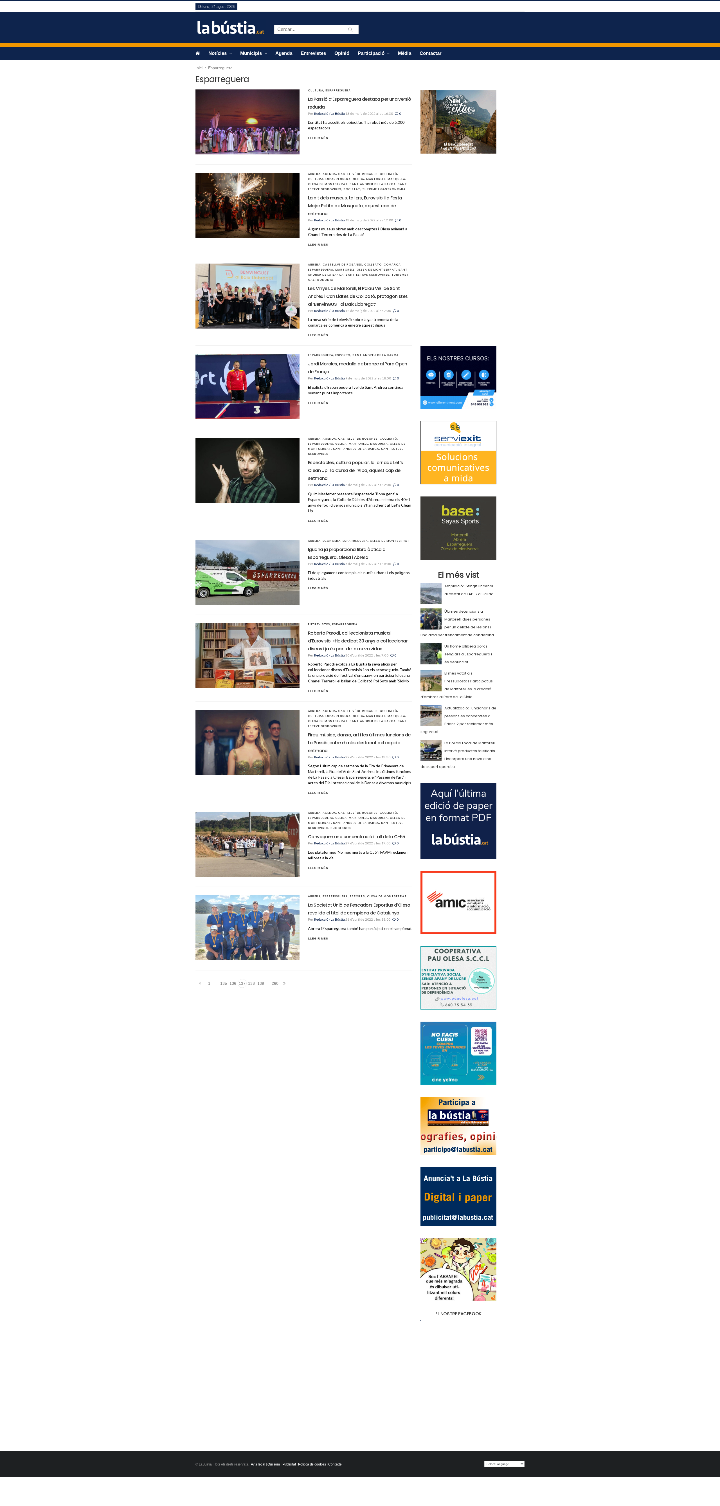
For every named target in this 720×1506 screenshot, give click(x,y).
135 (223, 983)
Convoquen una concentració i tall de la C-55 (356, 836)
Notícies (218, 53)
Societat (351, 189)
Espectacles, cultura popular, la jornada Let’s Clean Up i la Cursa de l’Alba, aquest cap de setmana (355, 470)
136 (233, 983)
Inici (198, 68)
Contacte (335, 1464)
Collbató (388, 174)
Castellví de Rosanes (358, 174)
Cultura (315, 90)
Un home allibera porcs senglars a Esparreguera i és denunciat (468, 654)
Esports (342, 355)
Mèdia (404, 53)
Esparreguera (338, 90)
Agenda (283, 53)
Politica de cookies (312, 1464)
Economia (332, 541)
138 (251, 983)
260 (275, 983)
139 (260, 983)
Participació (372, 53)
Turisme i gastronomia (384, 189)
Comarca (392, 264)
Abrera (314, 174)
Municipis (251, 53)
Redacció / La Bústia (329, 113)
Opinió (341, 53)
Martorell (376, 179)
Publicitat (289, 1464)
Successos (340, 828)
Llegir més (318, 138)
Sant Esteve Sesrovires (368, 275)
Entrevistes (313, 53)
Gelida (358, 179)
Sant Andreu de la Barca (373, 184)
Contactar (431, 53)
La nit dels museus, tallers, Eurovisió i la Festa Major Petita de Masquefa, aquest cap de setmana (355, 206)
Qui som (273, 1464)
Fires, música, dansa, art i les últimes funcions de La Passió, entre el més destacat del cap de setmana (359, 743)
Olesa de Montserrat (328, 184)
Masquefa (396, 179)
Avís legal (258, 1464)
